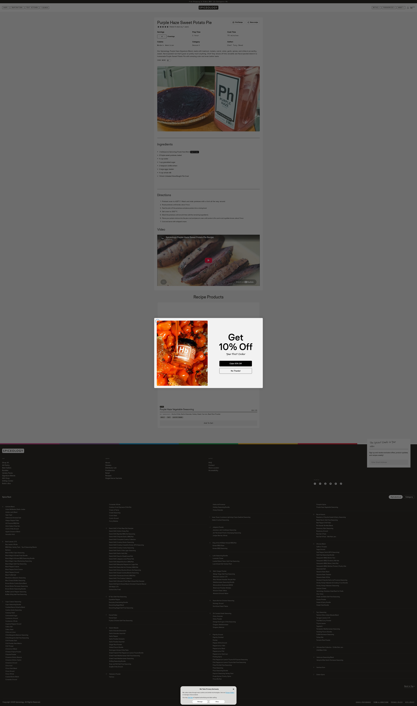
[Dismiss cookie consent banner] (233, 689)
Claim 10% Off (236, 363)
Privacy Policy (229, 692)
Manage (200, 701)
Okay (217, 701)
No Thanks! (235, 371)
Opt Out (190, 697)
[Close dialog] (157, 321)
